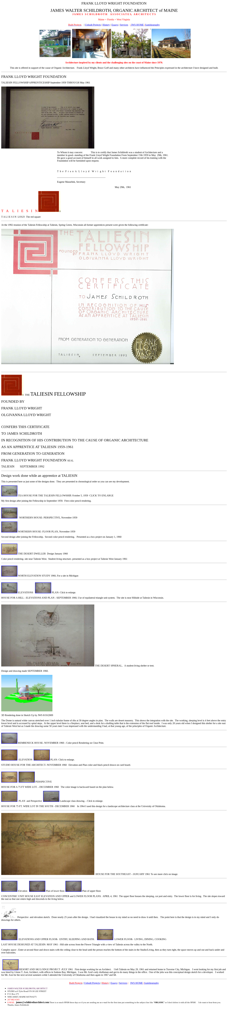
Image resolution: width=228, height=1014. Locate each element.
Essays (115, 24)
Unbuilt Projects (93, 24)
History (106, 24)
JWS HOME (137, 24)
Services (124, 24)
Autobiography (152, 24)
